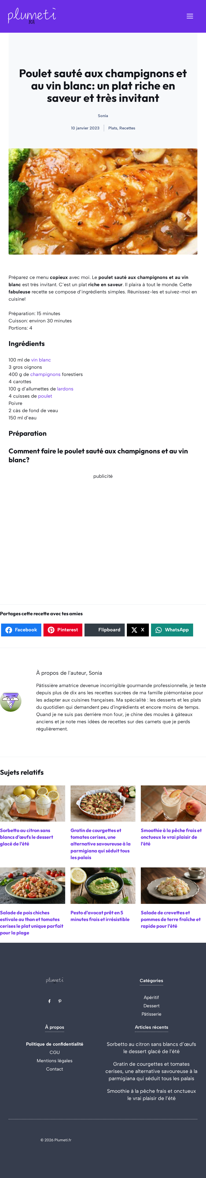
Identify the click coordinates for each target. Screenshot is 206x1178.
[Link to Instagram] (60, 1001)
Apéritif (151, 997)
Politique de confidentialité (54, 1044)
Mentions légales (54, 1060)
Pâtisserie (151, 1014)
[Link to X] (49, 1001)
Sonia (103, 115)
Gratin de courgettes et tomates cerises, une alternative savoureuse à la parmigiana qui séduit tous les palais (151, 1071)
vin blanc (41, 360)
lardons (65, 389)
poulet (45, 396)
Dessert (152, 1005)
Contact (54, 1069)
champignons (45, 374)
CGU (55, 1052)
